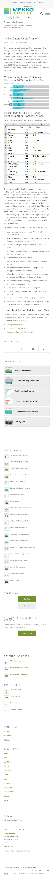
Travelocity (13, 703)
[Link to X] (32, 870)
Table (6, 800)
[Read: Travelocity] (6, 704)
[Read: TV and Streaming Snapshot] (6, 515)
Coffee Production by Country (20, 508)
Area (6, 753)
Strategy (7, 740)
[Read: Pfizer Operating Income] (6, 456)
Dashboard (8, 787)
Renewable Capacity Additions (20, 554)
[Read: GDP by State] (6, 581)
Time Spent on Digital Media (17, 328)
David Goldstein (22, 43)
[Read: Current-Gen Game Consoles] (6, 489)
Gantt (6, 774)
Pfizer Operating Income (18, 455)
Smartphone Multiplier (15, 324)
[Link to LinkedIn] (36, 870)
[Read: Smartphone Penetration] (6, 529)
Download (13, 2)
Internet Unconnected (17, 567)
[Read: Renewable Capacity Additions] (6, 555)
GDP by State (14, 580)
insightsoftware (9, 833)
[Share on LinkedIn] (44, 348)
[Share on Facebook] (10, 348)
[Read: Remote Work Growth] (6, 483)
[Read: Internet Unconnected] (6, 568)
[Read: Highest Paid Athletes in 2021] (6, 522)
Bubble (6, 766)
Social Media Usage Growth (19, 560)
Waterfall (7, 770)
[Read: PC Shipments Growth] (6, 575)
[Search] (40, 13)
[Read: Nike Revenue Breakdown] (6, 542)
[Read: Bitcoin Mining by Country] (6, 463)
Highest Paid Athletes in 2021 (20, 521)
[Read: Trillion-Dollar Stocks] (6, 496)
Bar (5, 757)
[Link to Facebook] (44, 870)
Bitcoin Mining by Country (19, 462)
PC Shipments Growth (17, 573)
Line (5, 779)
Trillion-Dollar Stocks (17, 495)
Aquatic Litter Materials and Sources (22, 547)
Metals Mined (14, 501)
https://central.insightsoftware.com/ (17, 850)
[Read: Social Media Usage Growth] (6, 561)
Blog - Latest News (13, 22)
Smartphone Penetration (18, 527)
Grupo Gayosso (15, 696)
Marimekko (8, 783)
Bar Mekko (8, 762)
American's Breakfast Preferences (20, 332)
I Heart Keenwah (15, 690)
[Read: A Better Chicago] (6, 711)
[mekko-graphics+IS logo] (22, 13)
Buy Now (42, 2)
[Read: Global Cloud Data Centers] (6, 469)
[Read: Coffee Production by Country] (6, 509)
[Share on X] (21, 348)
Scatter (7, 796)
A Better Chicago (16, 709)
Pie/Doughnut (9, 791)
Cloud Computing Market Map (20, 475)
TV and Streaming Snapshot (19, 514)
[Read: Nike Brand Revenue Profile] (6, 535)
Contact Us (28, 6)
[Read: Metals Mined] (6, 502)
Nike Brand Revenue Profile (19, 534)
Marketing (8, 735)
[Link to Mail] (48, 870)
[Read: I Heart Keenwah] (6, 691)
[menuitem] (13, 2)
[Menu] (46, 13)
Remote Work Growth (17, 481)
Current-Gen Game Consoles (20, 488)
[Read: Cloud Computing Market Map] (6, 476)
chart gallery (25, 317)
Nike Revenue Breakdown (19, 541)
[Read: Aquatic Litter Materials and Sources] (6, 548)
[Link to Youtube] (40, 870)
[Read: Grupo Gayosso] (6, 697)
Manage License (25, 2)
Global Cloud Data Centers (19, 468)
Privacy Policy (16, 820)
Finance (7, 731)
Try (35, 2)
